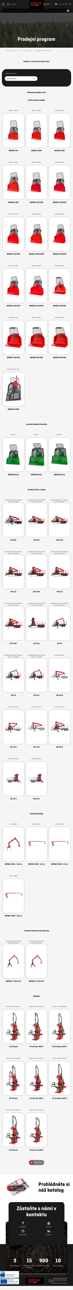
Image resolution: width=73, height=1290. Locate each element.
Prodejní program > (43, 50)
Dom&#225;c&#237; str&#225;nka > (20, 50)
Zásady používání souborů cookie (60, 1278)
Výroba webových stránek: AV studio (59, 1283)
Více (13, 133)
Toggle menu (68, 11)
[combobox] (21, 78)
